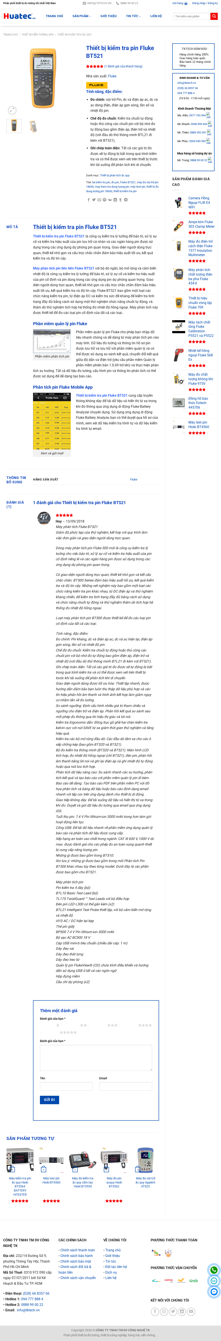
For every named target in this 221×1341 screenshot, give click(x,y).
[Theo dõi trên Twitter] (173, 1312)
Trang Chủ (54, 16)
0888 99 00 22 (198, 160)
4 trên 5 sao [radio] (129, 1025)
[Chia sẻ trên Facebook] (88, 200)
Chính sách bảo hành (76, 1256)
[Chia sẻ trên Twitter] (94, 200)
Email (103, 1078)
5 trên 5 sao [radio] (50, 1032)
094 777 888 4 (185, 93)
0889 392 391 (198, 132)
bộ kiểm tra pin (101, 182)
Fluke (112, 76)
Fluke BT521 (128, 182)
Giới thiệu (109, 16)
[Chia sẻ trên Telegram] (126, 200)
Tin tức (132, 16)
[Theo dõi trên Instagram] (164, 1312)
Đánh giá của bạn (52, 1019)
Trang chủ (10, 34)
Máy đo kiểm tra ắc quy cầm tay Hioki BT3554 (82, 1182)
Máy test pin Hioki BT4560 (51, 1180)
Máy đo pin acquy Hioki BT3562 (114, 1182)
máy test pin (137, 186)
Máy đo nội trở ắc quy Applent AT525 (145, 1182)
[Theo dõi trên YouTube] (191, 1312)
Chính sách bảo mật (75, 1261)
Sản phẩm (80, 16)
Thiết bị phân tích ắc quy (74, 34)
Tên (42, 1078)
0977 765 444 (197, 115)
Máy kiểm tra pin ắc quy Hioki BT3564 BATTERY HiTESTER (20, 1187)
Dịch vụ (111, 1272)
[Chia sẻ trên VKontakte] (110, 200)
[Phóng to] (12, 110)
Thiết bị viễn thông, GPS (38, 34)
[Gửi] (214, 16)
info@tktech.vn (186, 82)
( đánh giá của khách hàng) (123, 66)
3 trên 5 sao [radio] (98, 1025)
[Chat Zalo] (214, 1281)
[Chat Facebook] (214, 1292)
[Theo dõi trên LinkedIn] (182, 1312)
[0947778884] (214, 1270)
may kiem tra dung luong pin (112, 186)
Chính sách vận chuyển (78, 1278)
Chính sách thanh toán (77, 1250)
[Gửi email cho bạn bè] (99, 200)
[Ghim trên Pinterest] (104, 200)
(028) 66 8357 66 (187, 88)
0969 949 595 (197, 141)
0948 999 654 (199, 124)
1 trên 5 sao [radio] (47, 1025)
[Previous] (13, 79)
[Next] (73, 79)
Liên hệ (156, 16)
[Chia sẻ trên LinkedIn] (115, 200)
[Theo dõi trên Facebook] (155, 1312)
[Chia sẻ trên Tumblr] (120, 200)
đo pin (115, 182)
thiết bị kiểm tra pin (125, 191)
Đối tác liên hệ (116, 1267)
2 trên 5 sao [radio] (71, 1025)
